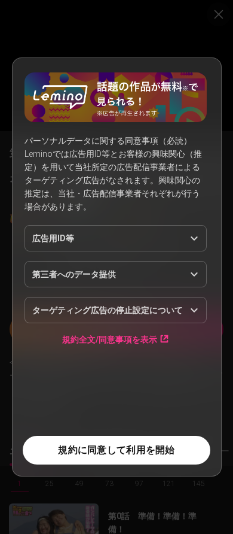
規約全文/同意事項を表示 (109, 339)
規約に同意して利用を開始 (116, 450)
